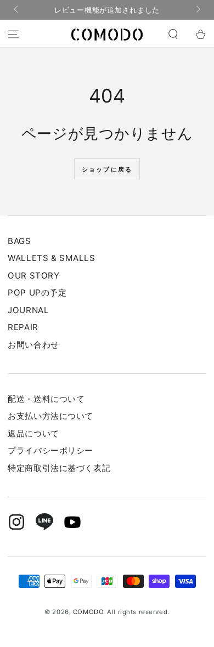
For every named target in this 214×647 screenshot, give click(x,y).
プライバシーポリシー (50, 450)
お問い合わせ (33, 344)
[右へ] (197, 10)
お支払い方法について (50, 416)
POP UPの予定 (37, 292)
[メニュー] (13, 34)
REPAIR (23, 327)
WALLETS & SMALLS (51, 258)
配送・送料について (46, 399)
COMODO (88, 612)
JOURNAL (28, 310)
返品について (33, 433)
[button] (173, 34)
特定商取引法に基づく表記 (59, 468)
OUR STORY (33, 275)
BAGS (19, 241)
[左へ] (16, 10)
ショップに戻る (107, 169)
